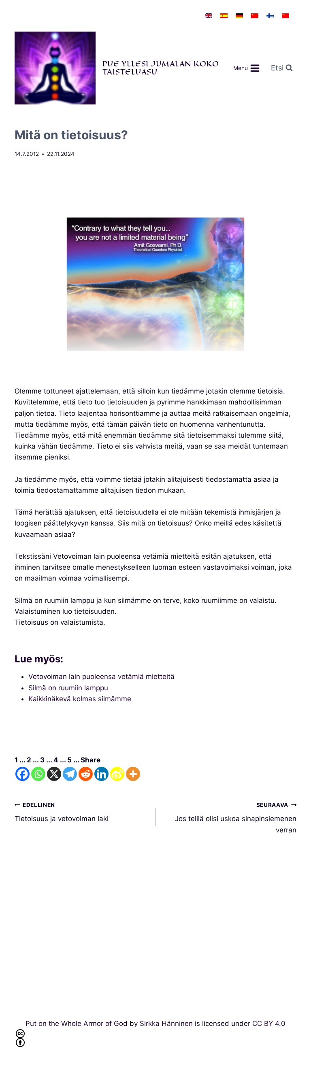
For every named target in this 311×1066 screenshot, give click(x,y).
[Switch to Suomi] (270, 15)
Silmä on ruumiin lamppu (68, 688)
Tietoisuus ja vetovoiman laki (62, 812)
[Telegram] (70, 774)
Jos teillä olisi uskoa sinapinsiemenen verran (235, 818)
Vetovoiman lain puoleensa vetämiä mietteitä (101, 676)
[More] (133, 774)
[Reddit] (86, 774)
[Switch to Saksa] (239, 15)
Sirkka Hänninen (166, 1023)
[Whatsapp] (38, 774)
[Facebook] (22, 774)
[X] (54, 774)
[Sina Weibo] (117, 774)
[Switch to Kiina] (254, 15)
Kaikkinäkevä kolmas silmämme (79, 699)
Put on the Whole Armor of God (77, 1023)
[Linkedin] (101, 774)
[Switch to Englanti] (208, 15)
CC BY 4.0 (268, 1023)
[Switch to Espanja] (224, 15)
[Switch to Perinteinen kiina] (285, 15)
